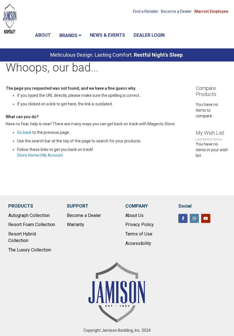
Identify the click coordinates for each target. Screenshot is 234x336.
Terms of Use (138, 234)
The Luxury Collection (29, 250)
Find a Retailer (145, 11)
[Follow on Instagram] (194, 218)
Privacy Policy (139, 224)
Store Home (28, 155)
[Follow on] (217, 219)
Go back (24, 132)
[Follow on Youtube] (205, 218)
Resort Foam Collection (31, 224)
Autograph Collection (29, 215)
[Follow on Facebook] (182, 218)
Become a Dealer (176, 11)
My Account (52, 155)
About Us (134, 215)
